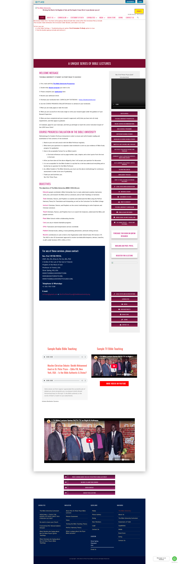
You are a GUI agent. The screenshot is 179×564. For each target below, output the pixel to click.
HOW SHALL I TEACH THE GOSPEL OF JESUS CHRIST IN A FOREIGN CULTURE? (49, 516)
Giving (120, 17)
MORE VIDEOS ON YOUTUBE (116, 383)
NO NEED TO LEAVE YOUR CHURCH (89, 482)
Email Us (93, 549)
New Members (130, 2)
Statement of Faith (77, 17)
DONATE (139, 11)
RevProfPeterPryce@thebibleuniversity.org (75, 294)
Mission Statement (72, 516)
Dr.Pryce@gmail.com (49, 294)
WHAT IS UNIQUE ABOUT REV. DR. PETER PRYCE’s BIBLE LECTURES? (89, 477)
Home (42, 17)
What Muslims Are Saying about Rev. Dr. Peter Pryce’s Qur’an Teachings (49, 533)
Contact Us (130, 17)
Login (140, 2)
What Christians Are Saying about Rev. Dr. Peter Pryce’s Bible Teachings (50, 541)
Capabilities (91, 17)
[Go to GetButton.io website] (175, 562)
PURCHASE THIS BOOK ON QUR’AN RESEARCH (124, 234)
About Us (50, 17)
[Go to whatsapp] (174, 558)
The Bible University (124, 511)
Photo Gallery (96, 514)
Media (101, 17)
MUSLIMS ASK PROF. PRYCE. (124, 246)
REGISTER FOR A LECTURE (124, 255)
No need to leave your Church (49, 522)
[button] (137, 17)
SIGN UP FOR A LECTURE (89, 493)
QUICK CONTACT (89, 487)
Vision (68, 520)
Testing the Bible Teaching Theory (76, 524)
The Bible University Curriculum (49, 511)
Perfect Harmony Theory (73, 527)
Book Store (111, 17)
